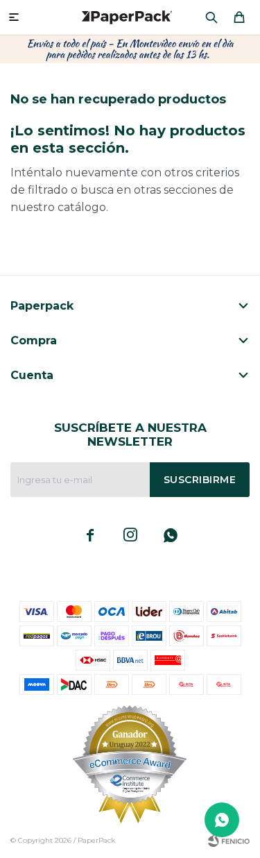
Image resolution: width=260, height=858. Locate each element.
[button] (211, 17)
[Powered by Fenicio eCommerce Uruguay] (229, 840)
